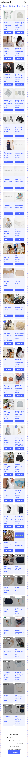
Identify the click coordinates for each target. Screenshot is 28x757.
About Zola (9, 740)
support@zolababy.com (9, 743)
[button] (8, 16)
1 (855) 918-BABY (19, 743)
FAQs (14, 740)
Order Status (19, 740)
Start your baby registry (14, 746)
